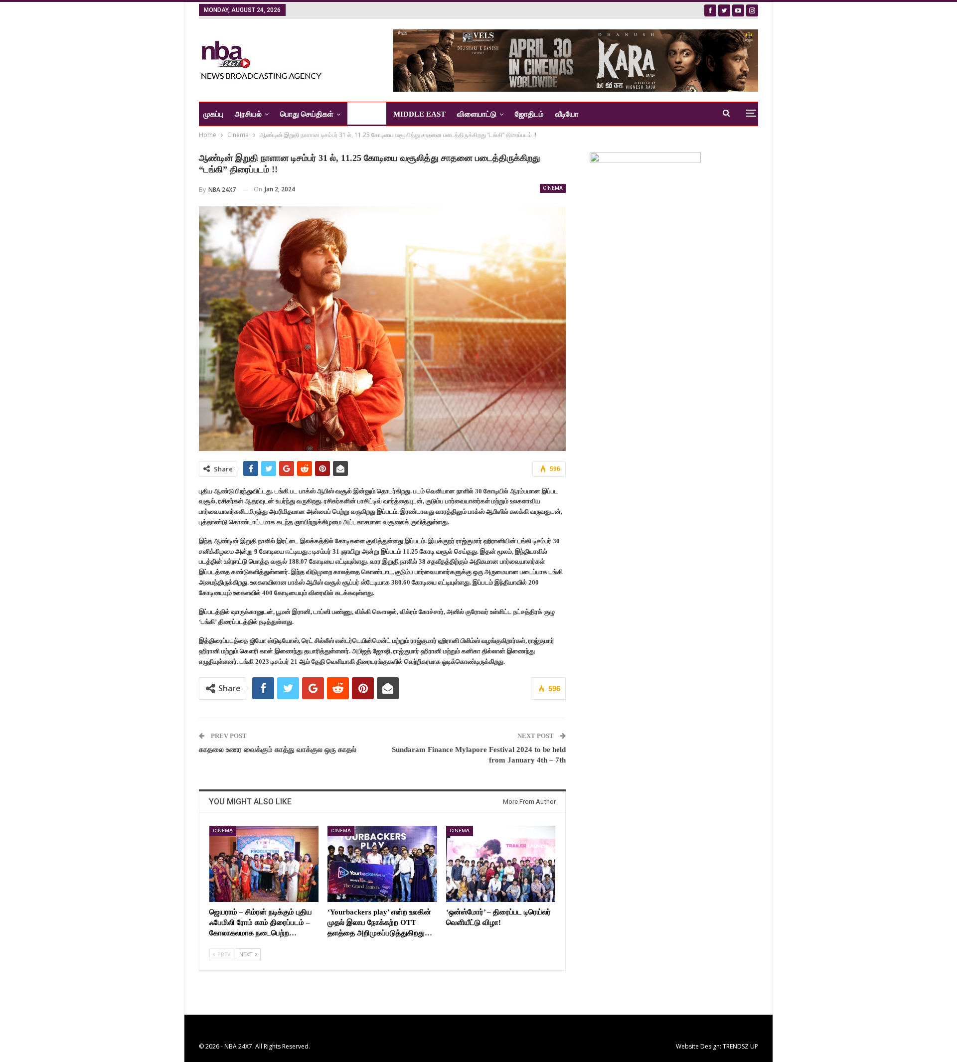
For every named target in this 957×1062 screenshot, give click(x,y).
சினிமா (363, 114)
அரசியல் (248, 114)
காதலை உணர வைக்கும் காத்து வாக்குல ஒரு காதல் (277, 750)
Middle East (419, 114)
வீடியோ (567, 114)
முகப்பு (213, 114)
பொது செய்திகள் (306, 114)
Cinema (553, 188)
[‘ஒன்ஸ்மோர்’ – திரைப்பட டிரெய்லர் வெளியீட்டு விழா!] (500, 864)
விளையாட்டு (476, 114)
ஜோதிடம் (529, 114)
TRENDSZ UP (740, 1046)
